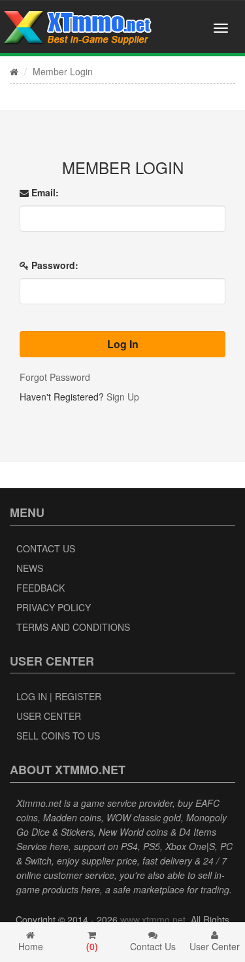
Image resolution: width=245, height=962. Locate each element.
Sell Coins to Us (58, 735)
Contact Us (45, 548)
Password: (53, 265)
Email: (44, 192)
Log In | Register (58, 696)
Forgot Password (55, 376)
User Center (48, 715)
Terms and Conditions (73, 626)
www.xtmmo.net (153, 919)
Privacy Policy (53, 607)
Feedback (40, 587)
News (29, 568)
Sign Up (122, 396)
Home (30, 946)
